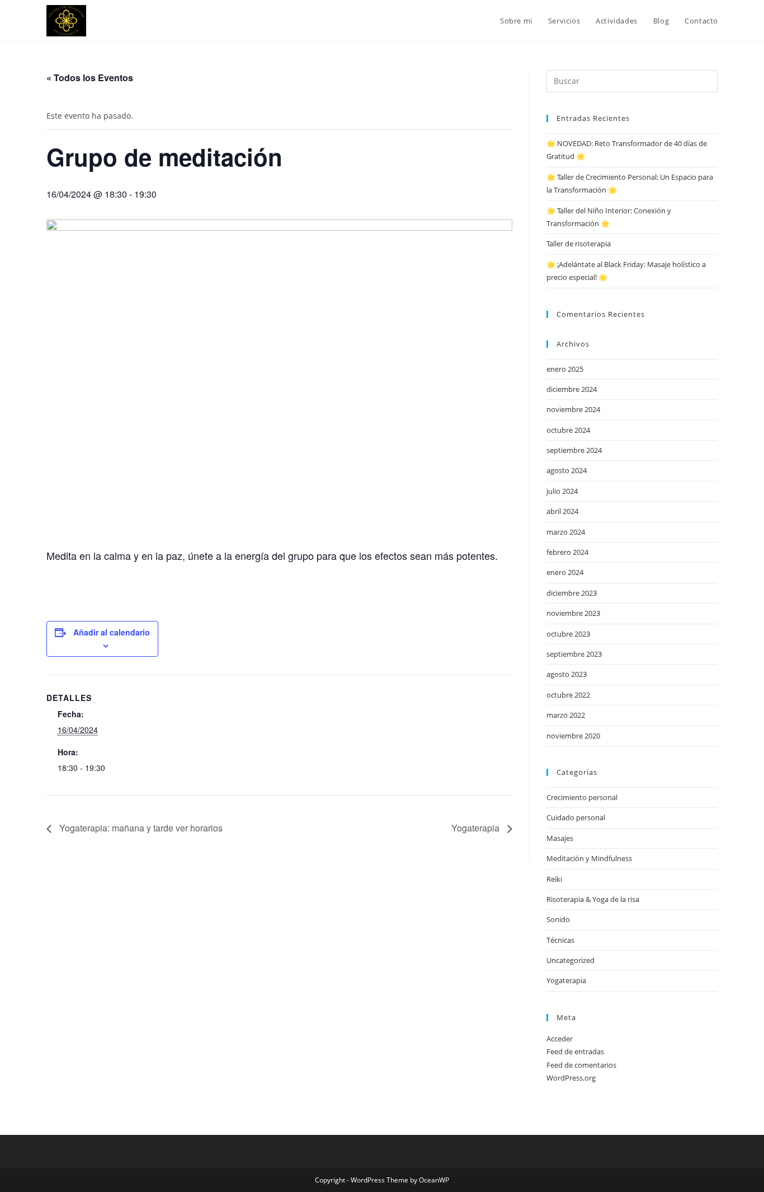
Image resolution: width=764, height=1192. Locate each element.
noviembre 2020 (573, 736)
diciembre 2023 (571, 593)
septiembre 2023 (574, 654)
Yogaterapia (476, 827)
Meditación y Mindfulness (589, 858)
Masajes (559, 838)
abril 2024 (562, 511)
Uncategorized (570, 960)
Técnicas (560, 940)
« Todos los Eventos (89, 77)
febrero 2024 (567, 552)
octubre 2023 (568, 634)
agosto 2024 (566, 470)
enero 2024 (564, 572)
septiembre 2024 (574, 450)
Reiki (554, 879)
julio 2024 (562, 491)
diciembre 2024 (571, 389)
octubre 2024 (568, 430)
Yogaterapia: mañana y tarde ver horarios (140, 827)
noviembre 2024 (573, 409)
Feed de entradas (575, 1051)
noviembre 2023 (573, 613)
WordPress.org (571, 1078)
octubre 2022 (568, 695)
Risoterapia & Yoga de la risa (592, 899)
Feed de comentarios (581, 1065)
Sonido (558, 919)
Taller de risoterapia (578, 244)
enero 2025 (564, 369)
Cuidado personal (575, 817)
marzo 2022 (565, 715)
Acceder (559, 1039)
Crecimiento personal (581, 797)
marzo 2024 (565, 532)
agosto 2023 (566, 674)
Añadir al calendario (111, 632)
